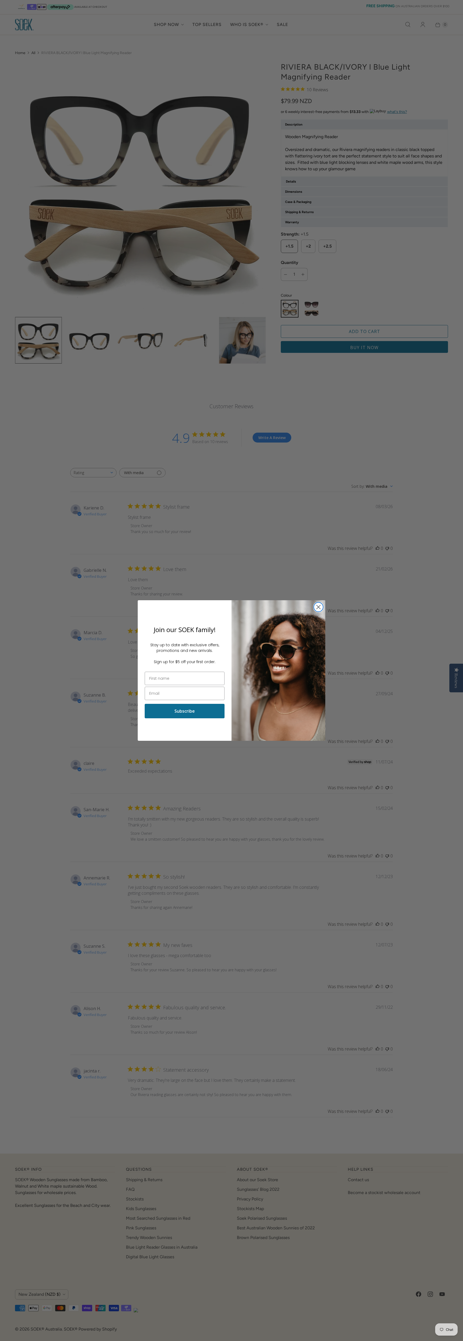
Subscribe (184, 711)
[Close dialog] (318, 607)
